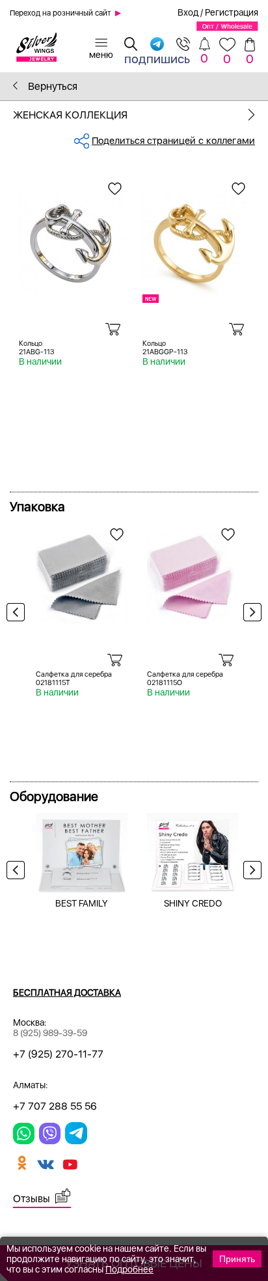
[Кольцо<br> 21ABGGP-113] (195, 235)
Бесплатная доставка (67, 992)
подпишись (157, 58)
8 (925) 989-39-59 (50, 1033)
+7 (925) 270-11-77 (58, 1054)
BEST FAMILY (81, 903)
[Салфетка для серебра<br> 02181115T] (81, 574)
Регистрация (231, 12)
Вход (188, 12)
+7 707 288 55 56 (55, 1106)
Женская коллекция (70, 115)
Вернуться (51, 86)
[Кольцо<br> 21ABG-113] (72, 235)
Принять (237, 1259)
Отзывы (31, 1198)
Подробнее (129, 1269)
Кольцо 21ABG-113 (37, 347)
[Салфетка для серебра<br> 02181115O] (193, 574)
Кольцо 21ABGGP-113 (165, 347)
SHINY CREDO (193, 903)
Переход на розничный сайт (60, 13)
